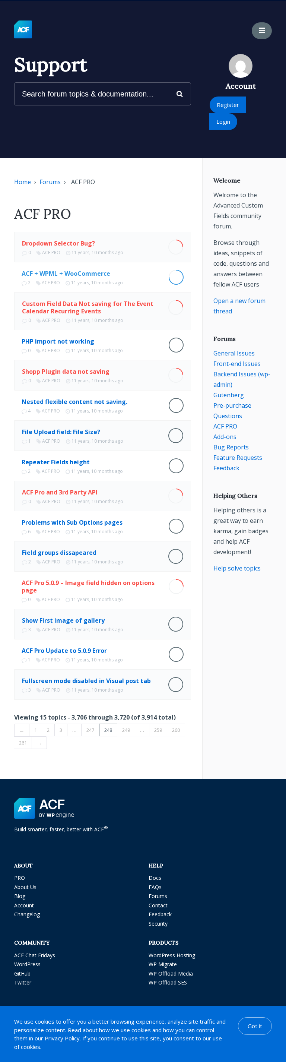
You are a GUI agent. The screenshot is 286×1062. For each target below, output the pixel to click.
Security (158, 923)
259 (158, 730)
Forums (50, 182)
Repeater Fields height (56, 462)
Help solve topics (237, 568)
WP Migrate (163, 964)
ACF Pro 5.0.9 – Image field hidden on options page (88, 586)
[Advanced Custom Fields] (23, 30)
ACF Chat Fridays (34, 955)
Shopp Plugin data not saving (65, 371)
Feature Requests (237, 457)
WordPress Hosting (172, 955)
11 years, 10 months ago (97, 252)
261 (23, 742)
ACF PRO (51, 252)
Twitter (22, 982)
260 (176, 730)
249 (126, 730)
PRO (19, 877)
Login (223, 121)
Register (228, 104)
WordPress (27, 964)
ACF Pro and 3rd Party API (60, 492)
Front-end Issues (237, 364)
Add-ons (224, 437)
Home (22, 182)
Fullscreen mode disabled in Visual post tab (86, 681)
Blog (19, 896)
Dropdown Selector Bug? (58, 243)
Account (24, 905)
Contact (158, 905)
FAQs (155, 887)
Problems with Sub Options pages (72, 522)
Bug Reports (231, 447)
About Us (25, 887)
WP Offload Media (171, 973)
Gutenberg (228, 395)
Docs (155, 877)
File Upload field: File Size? (61, 432)
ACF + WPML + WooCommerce (66, 273)
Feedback (226, 468)
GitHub (22, 973)
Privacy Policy (62, 1038)
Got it (255, 1026)
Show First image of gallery (63, 620)
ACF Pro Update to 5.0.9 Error (64, 651)
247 (90, 730)
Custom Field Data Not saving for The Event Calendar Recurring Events (87, 307)
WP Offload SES (168, 982)
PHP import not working (58, 341)
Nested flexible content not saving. (74, 402)
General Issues (234, 353)
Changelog (27, 914)
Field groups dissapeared (59, 553)
